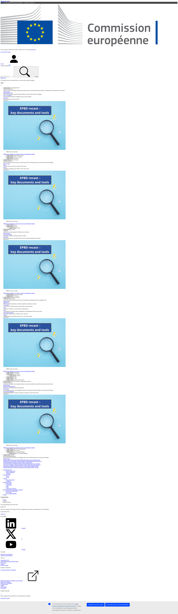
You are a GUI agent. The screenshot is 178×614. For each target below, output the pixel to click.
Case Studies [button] (13, 374)
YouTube (23, 549)
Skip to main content (5, 1)
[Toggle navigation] (1, 84)
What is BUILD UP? (8, 93)
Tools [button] (12, 377)
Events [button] (12, 226)
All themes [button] (13, 296)
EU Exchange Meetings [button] (16, 452)
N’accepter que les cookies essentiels (117, 604)
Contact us (5, 98)
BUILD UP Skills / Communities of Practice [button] (17, 381)
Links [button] (12, 378)
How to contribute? (7, 95)
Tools (4, 307)
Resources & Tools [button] (12, 297)
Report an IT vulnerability (6, 583)
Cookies (2, 564)
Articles (5, 315)
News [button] (12, 225)
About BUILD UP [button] (12, 87)
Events (4, 167)
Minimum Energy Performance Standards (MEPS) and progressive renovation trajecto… (22, 461)
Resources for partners (5, 581)
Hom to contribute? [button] (15, 157)
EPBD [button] (9, 454)
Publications (6, 302)
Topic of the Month (7, 234)
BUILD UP (3, 78)
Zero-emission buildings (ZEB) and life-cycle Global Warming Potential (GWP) (20, 466)
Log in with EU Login (5, 52)
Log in (2, 63)
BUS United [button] (13, 450)
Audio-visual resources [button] (15, 379)
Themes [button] (9, 229)
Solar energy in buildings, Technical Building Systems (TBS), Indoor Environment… (22, 465)
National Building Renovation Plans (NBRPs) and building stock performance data (21, 460)
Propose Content (4, 497)
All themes (5, 237)
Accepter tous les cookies (95, 604)
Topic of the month (10, 479)
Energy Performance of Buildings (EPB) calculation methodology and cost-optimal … (22, 463)
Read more (33, 49)
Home (4, 499)
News (4, 165)
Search (36, 76)
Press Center (3, 562)
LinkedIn (23, 528)
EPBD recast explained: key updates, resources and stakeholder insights (19, 154)
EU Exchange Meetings (8, 391)
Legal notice (3, 588)
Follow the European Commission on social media (12, 580)
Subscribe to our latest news (7, 554)
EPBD (4, 494)
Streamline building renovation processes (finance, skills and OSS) (17, 462)
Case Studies (6, 305)
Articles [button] (14, 375)
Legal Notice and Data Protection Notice (9, 561)
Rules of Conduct (4, 565)
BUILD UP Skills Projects (9, 386)
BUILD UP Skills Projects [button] (16, 449)
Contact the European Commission (8, 570)
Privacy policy (4, 586)
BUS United (6, 389)
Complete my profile (5, 598)
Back (2, 82)
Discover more (6, 91)
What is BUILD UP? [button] (15, 155)
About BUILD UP (5, 560)
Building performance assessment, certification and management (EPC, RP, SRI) (21, 467)
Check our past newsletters (6, 555)
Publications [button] (13, 372)
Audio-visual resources (8, 312)
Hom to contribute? (10, 472)
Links (4, 310)
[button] (9, 65)
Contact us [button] (13, 158)
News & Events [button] (11, 159)
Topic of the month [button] (14, 294)
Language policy (4, 584)
